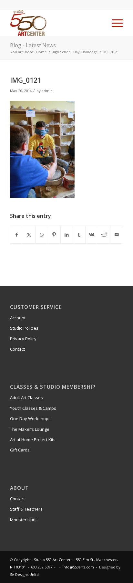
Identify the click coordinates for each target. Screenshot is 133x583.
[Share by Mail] (116, 234)
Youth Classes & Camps (33, 408)
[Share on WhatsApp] (42, 234)
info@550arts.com (78, 567)
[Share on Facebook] (16, 234)
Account (18, 318)
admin (47, 90)
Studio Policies (24, 328)
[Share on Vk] (92, 234)
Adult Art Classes (26, 397)
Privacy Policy (23, 339)
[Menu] (114, 23)
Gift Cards (20, 450)
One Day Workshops (30, 418)
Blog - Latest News (33, 45)
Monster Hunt (23, 520)
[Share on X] (29, 234)
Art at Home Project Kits (33, 439)
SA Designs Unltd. (25, 574)
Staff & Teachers (26, 509)
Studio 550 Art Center (52, 559)
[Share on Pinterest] (54, 234)
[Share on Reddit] (104, 234)
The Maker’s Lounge (29, 429)
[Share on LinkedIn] (67, 234)
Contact (17, 349)
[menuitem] (114, 23)
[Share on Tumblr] (79, 234)
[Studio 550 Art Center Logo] (55, 23)
